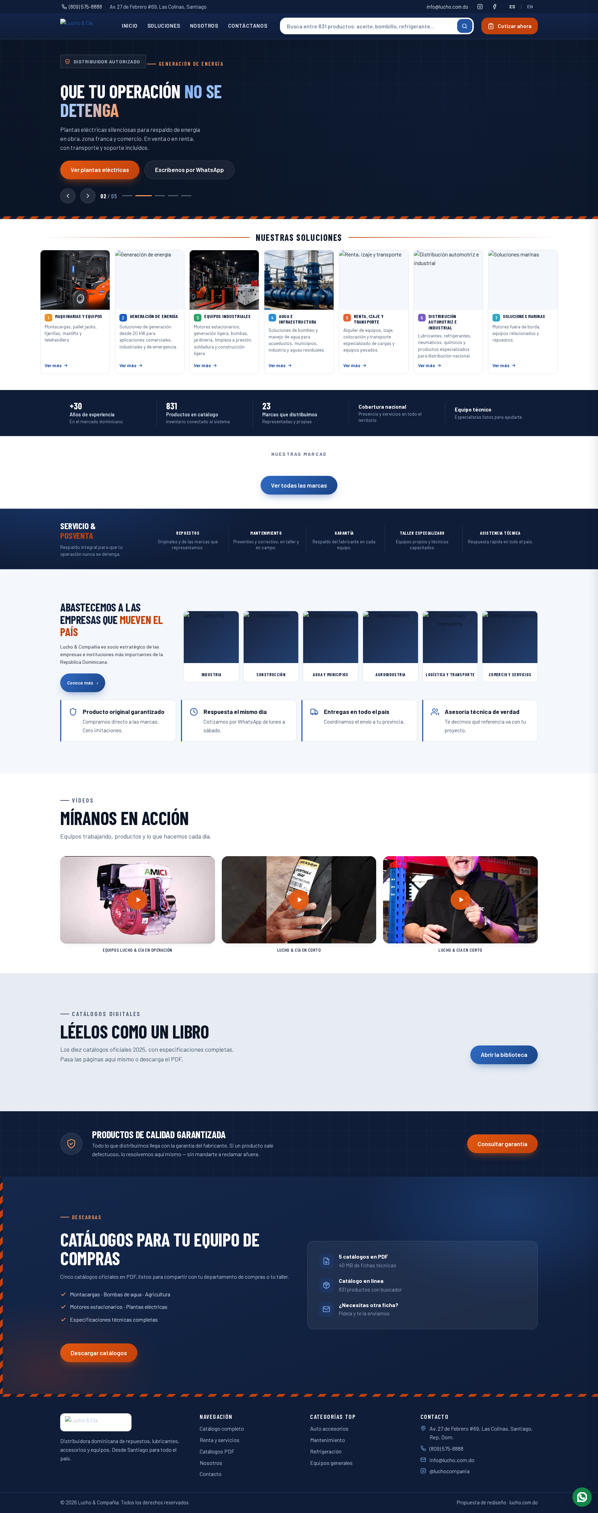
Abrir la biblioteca (504, 1054)
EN (530, 6)
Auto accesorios (329, 1428)
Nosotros (204, 25)
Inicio (130, 25)
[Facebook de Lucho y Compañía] (494, 6)
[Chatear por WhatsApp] (582, 1497)
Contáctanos (248, 25)
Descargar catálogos (99, 1352)
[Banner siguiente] (88, 195)
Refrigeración (326, 1451)
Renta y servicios (219, 1440)
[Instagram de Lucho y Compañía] (480, 6)
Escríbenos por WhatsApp (189, 169)
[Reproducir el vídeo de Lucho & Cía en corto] (299, 899)
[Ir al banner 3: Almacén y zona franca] (160, 196)
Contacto (210, 1473)
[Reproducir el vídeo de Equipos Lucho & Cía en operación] (137, 899)
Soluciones (163, 25)
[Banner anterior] (67, 195)
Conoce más (82, 683)
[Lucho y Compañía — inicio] (85, 26)
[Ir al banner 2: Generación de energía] (143, 196)
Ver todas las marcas (299, 485)
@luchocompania (449, 1471)
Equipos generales (331, 1462)
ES (512, 6)
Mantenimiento (327, 1440)
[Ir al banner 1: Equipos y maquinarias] (127, 196)
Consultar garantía (502, 1143)
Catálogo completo (222, 1428)
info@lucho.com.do (447, 6)
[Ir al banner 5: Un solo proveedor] (186, 196)
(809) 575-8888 (85, 6)
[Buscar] (464, 26)
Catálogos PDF (217, 1451)
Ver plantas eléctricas (100, 169)
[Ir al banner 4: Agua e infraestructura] (173, 196)
